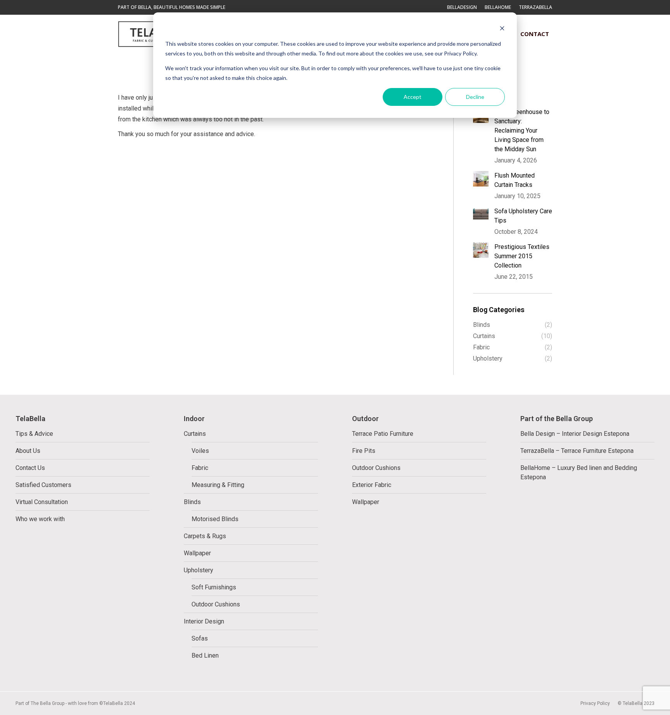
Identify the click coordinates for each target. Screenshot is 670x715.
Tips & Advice (34, 433)
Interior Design (204, 621)
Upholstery (198, 570)
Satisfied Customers (43, 485)
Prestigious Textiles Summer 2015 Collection (521, 256)
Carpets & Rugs (205, 536)
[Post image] (481, 179)
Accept (412, 96)
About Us (28, 450)
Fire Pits (363, 450)
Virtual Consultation (42, 502)
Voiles (200, 450)
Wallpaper (197, 553)
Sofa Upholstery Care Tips (523, 215)
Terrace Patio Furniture (382, 433)
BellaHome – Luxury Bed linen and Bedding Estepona (578, 472)
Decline (475, 96)
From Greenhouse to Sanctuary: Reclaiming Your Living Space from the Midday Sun (521, 130)
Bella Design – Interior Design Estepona (574, 433)
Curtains (195, 433)
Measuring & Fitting (218, 485)
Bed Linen (205, 655)
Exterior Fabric (371, 485)
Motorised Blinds (215, 519)
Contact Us (30, 467)
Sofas (200, 638)
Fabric (200, 467)
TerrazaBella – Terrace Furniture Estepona (577, 450)
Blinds (192, 502)
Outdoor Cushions (216, 604)
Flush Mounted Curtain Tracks (514, 180)
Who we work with (40, 519)
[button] (500, 11)
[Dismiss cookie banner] (502, 29)
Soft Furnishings (214, 587)
